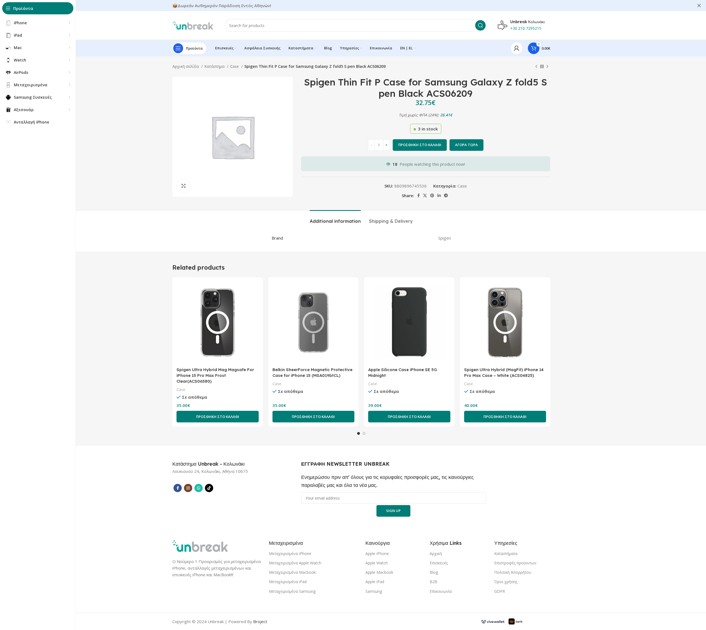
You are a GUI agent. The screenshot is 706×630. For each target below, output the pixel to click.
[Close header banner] (699, 5)
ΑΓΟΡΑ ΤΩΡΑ (466, 144)
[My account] (516, 48)
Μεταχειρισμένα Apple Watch (295, 562)
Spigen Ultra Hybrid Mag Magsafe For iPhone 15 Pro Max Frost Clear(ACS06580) (215, 375)
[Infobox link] (208, 464)
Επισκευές (439, 562)
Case (235, 66)
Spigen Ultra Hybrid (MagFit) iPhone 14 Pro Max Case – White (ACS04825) (504, 372)
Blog (434, 572)
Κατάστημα (215, 66)
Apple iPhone (377, 553)
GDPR (499, 591)
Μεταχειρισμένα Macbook (292, 572)
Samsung (373, 591)
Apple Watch (376, 562)
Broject (260, 621)
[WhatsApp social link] (198, 488)
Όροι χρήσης (505, 581)
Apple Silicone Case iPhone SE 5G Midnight (402, 372)
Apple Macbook (379, 572)
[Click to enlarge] (183, 186)
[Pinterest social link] (432, 195)
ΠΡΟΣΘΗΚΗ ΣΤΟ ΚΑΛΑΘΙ (419, 144)
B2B (433, 581)
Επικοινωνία (441, 591)
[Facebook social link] (418, 195)
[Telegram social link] (446, 195)
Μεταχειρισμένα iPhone (290, 553)
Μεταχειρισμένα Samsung (292, 591)
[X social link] (425, 195)
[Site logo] (193, 25)
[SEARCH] (480, 25)
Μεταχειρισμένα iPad (288, 581)
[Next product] (547, 66)
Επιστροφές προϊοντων (515, 562)
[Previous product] (536, 66)
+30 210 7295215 (525, 28)
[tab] (335, 218)
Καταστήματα (505, 553)
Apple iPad (374, 581)
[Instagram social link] (188, 488)
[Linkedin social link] (439, 195)
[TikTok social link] (209, 488)
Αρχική (436, 553)
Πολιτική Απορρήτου (512, 572)
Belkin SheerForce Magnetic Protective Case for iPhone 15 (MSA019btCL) (312, 372)
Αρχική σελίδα (186, 66)
